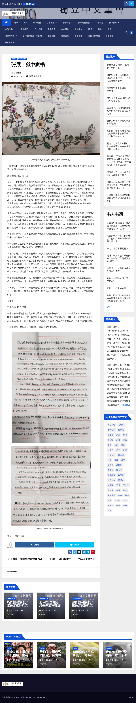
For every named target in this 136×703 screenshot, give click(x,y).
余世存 (110, 435)
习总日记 (111, 425)
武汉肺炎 (111, 480)
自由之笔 (78, 29)
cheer (18, 73)
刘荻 (125, 440)
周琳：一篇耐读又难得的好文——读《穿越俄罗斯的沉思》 (118, 258)
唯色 (123, 445)
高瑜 (109, 510)
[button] (127, 32)
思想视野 (24, 29)
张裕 (109, 460)
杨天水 (110, 465)
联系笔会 (37, 22)
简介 (16, 22)
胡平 (120, 495)
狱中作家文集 (22, 58)
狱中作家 (113, 22)
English (9, 42)
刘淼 (118, 440)
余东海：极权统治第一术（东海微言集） (116, 655)
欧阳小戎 (111, 475)
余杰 (118, 435)
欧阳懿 (121, 475)
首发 (100, 29)
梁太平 (119, 470)
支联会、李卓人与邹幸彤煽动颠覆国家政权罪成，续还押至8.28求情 (118, 133)
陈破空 (110, 505)
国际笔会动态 (84, 22)
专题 (110, 29)
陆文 (125, 500)
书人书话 (38, 29)
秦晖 (118, 490)
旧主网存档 (10, 36)
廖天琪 (121, 455)
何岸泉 (121, 430)
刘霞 (109, 445)
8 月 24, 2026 (114, 660)
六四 (125, 435)
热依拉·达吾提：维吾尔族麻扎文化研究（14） (83, 605)
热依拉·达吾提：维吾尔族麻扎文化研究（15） (50, 605)
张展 (31, 76)
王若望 (110, 490)
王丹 (118, 485)
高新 (125, 505)
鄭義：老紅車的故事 (116, 288)
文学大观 (51, 29)
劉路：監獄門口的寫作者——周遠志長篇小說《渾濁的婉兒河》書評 (118, 298)
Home (130, 697)
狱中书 (14, 58)
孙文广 (110, 450)
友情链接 (65, 36)
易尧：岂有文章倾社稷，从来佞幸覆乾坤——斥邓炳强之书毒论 (118, 146)
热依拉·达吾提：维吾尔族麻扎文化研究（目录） (18, 605)
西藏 (109, 500)
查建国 (110, 470)
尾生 (118, 450)
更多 (109, 307)
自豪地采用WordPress (11, 697)
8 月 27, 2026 (14, 660)
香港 (118, 505)
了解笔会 (51, 22)
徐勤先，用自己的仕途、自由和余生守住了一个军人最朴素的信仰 (118, 78)
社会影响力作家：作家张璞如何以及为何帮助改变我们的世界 (118, 238)
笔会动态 (67, 22)
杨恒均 (119, 465)
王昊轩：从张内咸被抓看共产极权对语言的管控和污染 (118, 111)
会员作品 (9, 29)
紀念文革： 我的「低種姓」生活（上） (18, 655)
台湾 (116, 445)
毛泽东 (121, 480)
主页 (25, 22)
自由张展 (37, 76)
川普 (125, 450)
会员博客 (109, 36)
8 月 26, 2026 (48, 660)
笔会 (125, 490)
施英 (123, 460)
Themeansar (40, 697)
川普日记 (111, 455)
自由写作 (65, 29)
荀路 (127, 495)
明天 (90, 29)
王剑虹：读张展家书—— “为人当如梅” (70, 559)
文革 (116, 460)
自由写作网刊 (94, 36)
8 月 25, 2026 (80, 660)
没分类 (9, 648)
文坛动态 (99, 22)
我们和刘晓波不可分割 (32, 36)
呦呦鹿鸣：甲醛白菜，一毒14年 (83, 653)
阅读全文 (126, 405)
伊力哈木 (111, 430)
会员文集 (78, 36)
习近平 (121, 425)
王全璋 (126, 485)
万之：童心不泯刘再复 (117, 248)
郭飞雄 (117, 500)
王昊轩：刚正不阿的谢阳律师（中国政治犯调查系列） (118, 198)
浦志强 (110, 485)
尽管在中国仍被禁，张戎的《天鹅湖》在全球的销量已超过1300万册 (118, 185)
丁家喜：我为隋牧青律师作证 (26, 559)
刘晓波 (110, 440)
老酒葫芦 (111, 495)
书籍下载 (51, 36)
